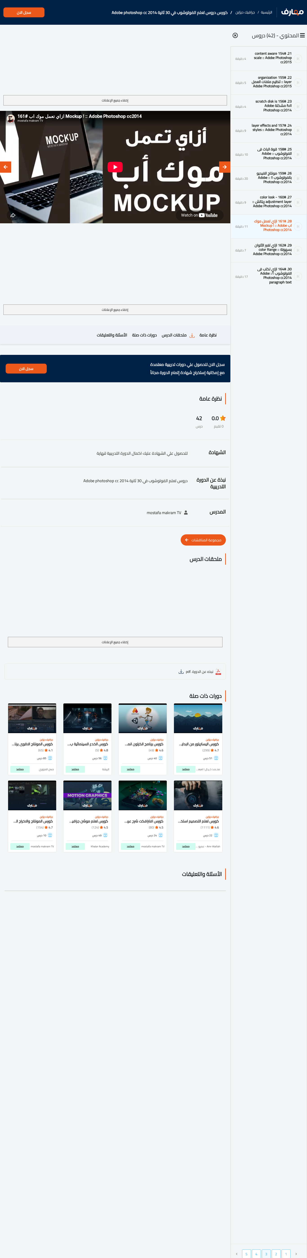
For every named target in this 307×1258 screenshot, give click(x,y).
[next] (5, 167)
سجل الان (24, 12)
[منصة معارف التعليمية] (292, 12)
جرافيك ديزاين (245, 12)
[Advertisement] (115, 61)
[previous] (224, 167)
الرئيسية (266, 12)
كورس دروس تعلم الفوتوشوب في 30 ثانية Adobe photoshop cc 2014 (170, 12)
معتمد (186, 769)
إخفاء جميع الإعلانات (115, 100)
